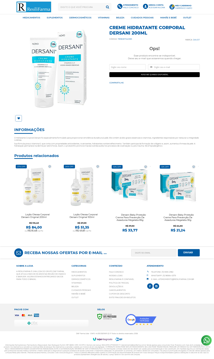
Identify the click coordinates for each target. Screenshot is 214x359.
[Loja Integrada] (102, 339)
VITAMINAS (76, 283)
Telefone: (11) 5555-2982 (162, 272)
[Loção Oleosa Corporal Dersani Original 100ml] (82, 198)
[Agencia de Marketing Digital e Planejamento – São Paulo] (118, 339)
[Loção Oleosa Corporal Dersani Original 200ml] (34, 198)
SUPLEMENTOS (78, 275)
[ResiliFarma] (33, 6)
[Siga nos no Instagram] (156, 286)
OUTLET (75, 297)
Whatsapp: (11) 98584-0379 (163, 275)
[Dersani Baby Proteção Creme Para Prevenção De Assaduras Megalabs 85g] (129, 199)
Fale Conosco (116, 272)
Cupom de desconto (119, 294)
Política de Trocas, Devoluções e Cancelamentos (119, 286)
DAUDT (196, 40)
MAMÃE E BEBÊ (78, 294)
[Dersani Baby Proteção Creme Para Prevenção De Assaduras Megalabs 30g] (178, 199)
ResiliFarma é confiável (121, 279)
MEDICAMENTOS (79, 272)
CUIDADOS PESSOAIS (81, 290)
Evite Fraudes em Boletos (122, 297)
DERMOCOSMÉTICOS (80, 279)
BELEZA (75, 286)
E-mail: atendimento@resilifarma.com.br (172, 279)
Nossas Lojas (115, 275)
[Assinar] (189, 252)
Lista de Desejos (19, 118)
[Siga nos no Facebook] (150, 286)
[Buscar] (108, 7)
